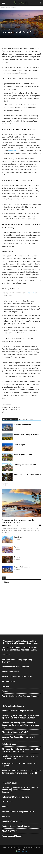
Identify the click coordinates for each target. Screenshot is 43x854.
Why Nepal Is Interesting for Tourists (17, 711)
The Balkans (7, 802)
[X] (9, 42)
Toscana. (6, 691)
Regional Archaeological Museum (16, 826)
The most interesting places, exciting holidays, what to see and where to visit (20, 642)
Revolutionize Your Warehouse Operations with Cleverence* (20, 757)
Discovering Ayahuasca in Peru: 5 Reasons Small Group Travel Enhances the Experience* (20, 789)
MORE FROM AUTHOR (26, 419)
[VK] (28, 42)
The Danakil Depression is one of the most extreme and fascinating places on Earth (20, 648)
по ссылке (32, 293)
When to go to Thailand (23, 455)
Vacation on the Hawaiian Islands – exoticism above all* (11, 410)
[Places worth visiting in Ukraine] (7, 436)
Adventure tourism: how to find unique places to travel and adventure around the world (21, 772)
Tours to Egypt (19, 445)
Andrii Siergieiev (6, 525)
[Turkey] (7, 549)
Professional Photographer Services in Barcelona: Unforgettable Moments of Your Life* (20, 725)
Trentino (5, 686)
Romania (6, 816)
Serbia (5, 807)
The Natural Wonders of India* (15, 732)
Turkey (16, 547)
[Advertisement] (21, 608)
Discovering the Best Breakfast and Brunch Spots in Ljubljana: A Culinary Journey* (20, 716)
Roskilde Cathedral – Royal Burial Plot (18, 811)
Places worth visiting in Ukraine (26, 435)
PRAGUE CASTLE (9, 831)
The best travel (10, 783)
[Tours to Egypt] (7, 447)
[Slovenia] (7, 559)
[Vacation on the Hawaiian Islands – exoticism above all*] (21, 503)
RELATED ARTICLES (9, 419)
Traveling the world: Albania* (25, 465)
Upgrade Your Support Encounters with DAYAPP (18, 738)
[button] (3, 3)
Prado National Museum (12, 836)
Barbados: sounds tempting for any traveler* (17, 661)
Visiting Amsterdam (10, 672)
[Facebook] (4, 42)
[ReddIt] (18, 42)
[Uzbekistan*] (7, 539)
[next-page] (6, 484)
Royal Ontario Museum (22, 567)
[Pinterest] (14, 42)
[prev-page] (3, 484)
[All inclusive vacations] (7, 427)
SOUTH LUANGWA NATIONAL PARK (17, 676)
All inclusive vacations (22, 425)
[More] (33, 42)
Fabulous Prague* (9, 744)
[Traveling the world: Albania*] (7, 467)
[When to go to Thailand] (7, 457)
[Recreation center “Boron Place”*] (7, 477)
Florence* (6, 655)
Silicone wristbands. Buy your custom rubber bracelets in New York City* (21, 750)
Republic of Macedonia (12, 821)
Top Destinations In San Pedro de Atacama (20, 696)
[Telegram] (23, 42)
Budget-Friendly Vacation (8, 7)
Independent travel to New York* (15, 797)
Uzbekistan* (18, 537)
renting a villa (13, 150)
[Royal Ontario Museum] (7, 569)
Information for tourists (13, 706)
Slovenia (17, 557)
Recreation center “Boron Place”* (27, 475)
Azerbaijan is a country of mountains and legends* (19, 764)
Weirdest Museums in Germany (15, 667)
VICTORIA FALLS (9, 681)
